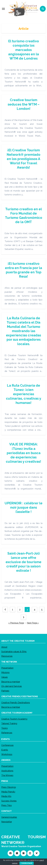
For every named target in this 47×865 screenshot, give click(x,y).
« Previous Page (16, 623)
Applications (7, 771)
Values (4, 677)
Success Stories (9, 801)
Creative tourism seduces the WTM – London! (23, 104)
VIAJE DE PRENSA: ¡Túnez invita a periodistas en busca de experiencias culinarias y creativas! (23, 452)
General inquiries (9, 817)
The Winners (7, 775)
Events (4, 750)
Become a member (10, 681)
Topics (4, 728)
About (4, 647)
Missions (5, 672)
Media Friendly (8, 792)
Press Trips (6, 805)
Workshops (6, 754)
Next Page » (33, 623)
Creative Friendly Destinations (15, 702)
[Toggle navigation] (3, 8)
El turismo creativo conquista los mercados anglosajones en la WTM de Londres (23, 49)
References (6, 732)
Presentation (7, 668)
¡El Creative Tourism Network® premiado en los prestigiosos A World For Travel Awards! (23, 158)
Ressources (7, 656)
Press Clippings (8, 787)
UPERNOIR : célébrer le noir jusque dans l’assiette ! (23, 507)
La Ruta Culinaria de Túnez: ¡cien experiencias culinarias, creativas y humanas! (23, 394)
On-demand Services (11, 686)
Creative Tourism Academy (14, 719)
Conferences (7, 745)
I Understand (26, 863)
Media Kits (6, 796)
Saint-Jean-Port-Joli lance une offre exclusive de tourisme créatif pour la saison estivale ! (23, 562)
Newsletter (6, 822)
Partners (5, 691)
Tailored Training (9, 723)
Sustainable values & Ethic (14, 651)
